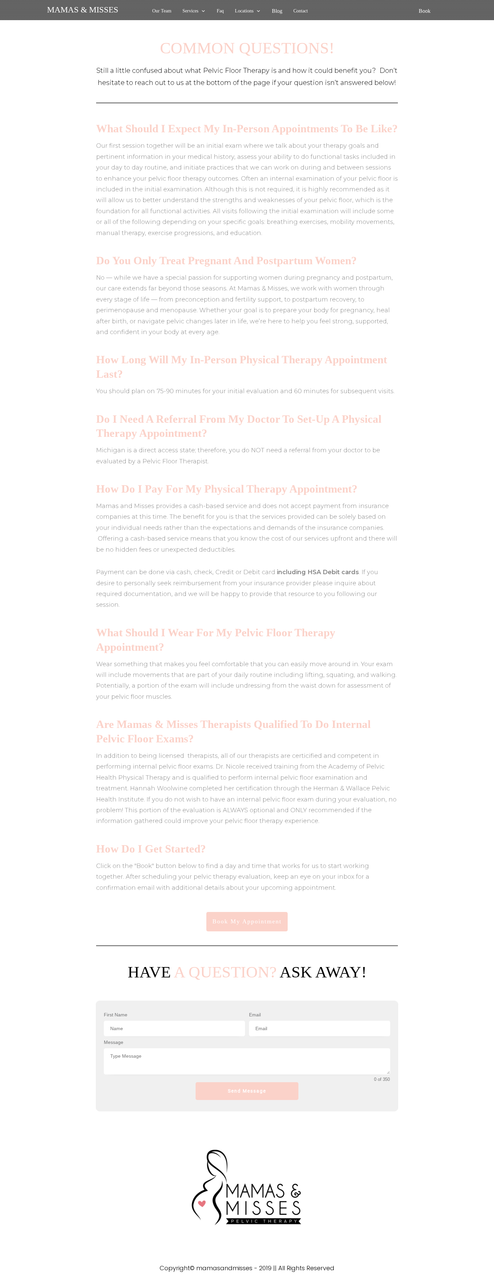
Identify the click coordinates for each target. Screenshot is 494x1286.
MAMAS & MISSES (82, 9)
